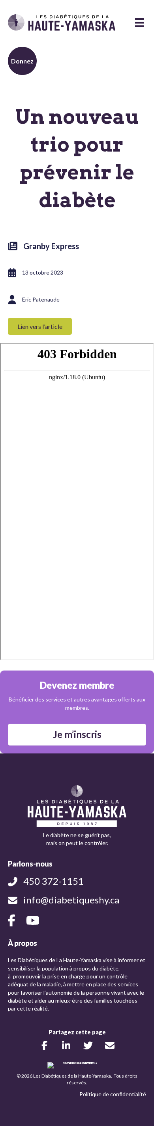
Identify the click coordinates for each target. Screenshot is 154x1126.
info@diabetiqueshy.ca (71, 899)
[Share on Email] (109, 1045)
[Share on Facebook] (44, 1045)
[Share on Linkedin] (66, 1045)
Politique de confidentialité (112, 1094)
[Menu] (139, 22)
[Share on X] (88, 1045)
